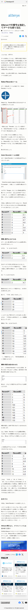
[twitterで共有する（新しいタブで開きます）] (26, 36)
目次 (23, 5)
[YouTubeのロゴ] (26, 603)
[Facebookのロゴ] (20, 603)
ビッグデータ (5, 32)
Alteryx (11, 32)
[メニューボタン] (2, 1)
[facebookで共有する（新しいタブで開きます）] (23, 36)
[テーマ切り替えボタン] (26, 2)
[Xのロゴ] (23, 603)
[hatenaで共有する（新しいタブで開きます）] (20, 36)
